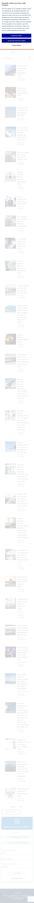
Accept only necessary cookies (16, 41)
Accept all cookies (16, 36)
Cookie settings (16, 45)
